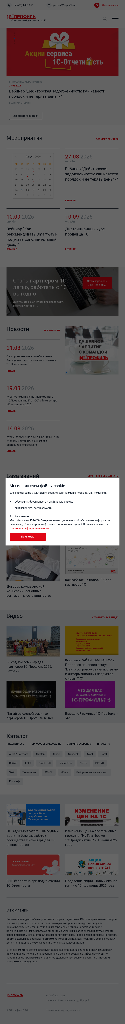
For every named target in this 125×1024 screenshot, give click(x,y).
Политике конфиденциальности (29, 528)
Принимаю (28, 536)
